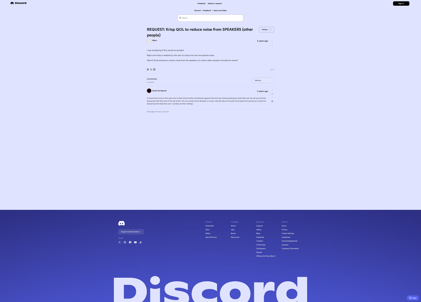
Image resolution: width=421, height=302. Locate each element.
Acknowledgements (290, 241)
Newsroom (235, 237)
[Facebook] (148, 69)
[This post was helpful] (272, 41)
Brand (233, 233)
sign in (154, 112)
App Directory (211, 237)
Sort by (258, 80)
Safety (258, 230)
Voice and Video (220, 10)
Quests (259, 252)
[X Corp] (151, 69)
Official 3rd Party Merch (265, 256)
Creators (259, 241)
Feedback (202, 3)
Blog (258, 233)
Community (260, 245)
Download (209, 226)
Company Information (290, 248)
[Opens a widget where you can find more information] (413, 298)
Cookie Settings (288, 233)
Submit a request (215, 3)
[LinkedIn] (154, 69)
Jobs (233, 230)
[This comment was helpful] (272, 90)
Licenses (285, 245)
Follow (265, 29)
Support (259, 226)
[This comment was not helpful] (272, 97)
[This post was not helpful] (272, 48)
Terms (284, 226)
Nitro (207, 230)
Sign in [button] (401, 3)
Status (207, 233)
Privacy (284, 230)
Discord (197, 10)
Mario (154, 40)
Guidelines (286, 237)
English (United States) (130, 232)
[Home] (18, 4)
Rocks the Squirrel (159, 91)
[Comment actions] (272, 101)
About (233, 226)
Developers (261, 248)
